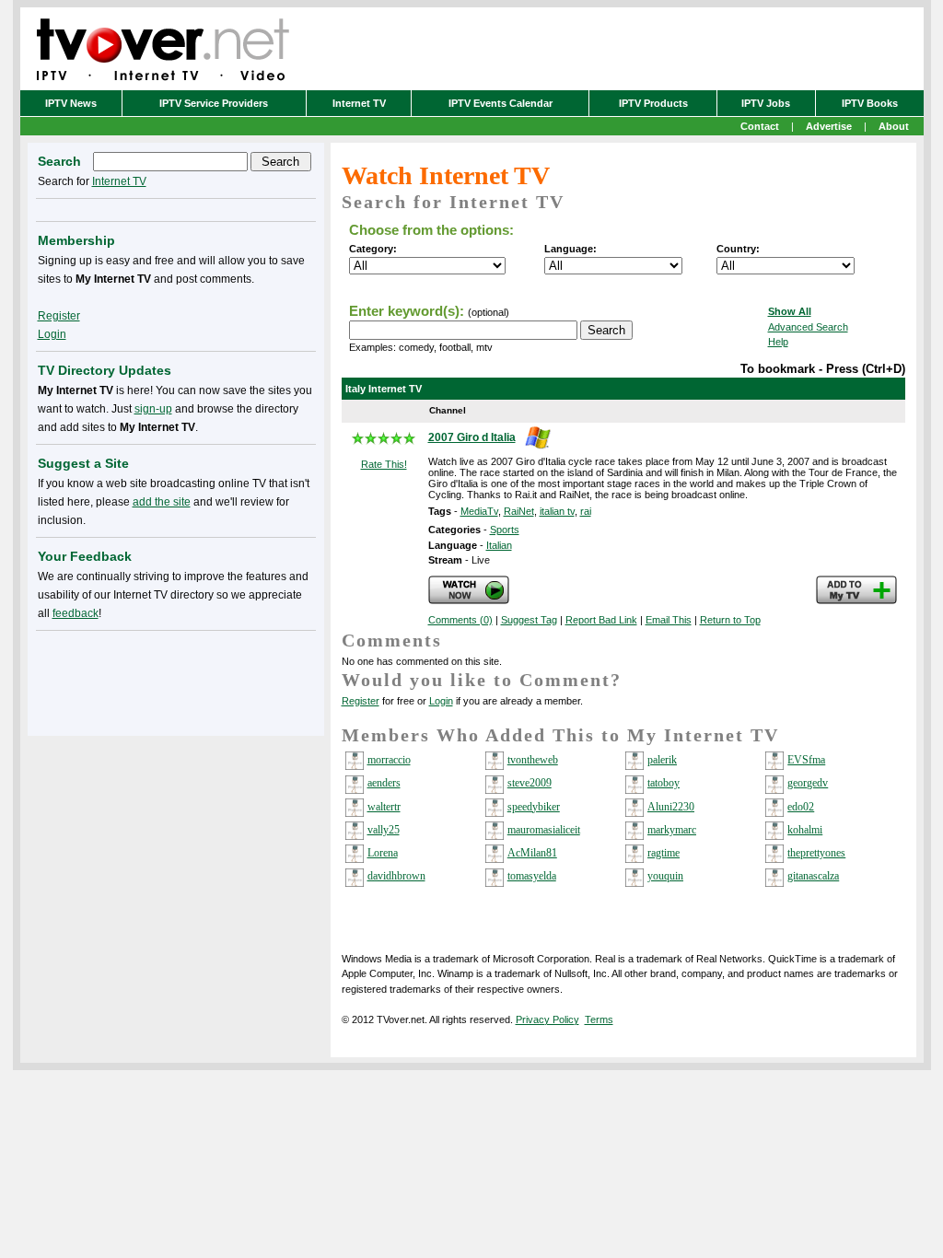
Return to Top (730, 619)
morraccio (389, 759)
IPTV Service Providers (213, 103)
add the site (162, 501)
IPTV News (71, 103)
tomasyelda (531, 875)
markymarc (671, 829)
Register (360, 700)
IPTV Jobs (765, 103)
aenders (384, 782)
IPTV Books (870, 103)
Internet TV (359, 103)
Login (441, 700)
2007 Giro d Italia (472, 437)
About (894, 126)
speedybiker (533, 806)
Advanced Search (808, 326)
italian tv (557, 511)
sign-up (153, 408)
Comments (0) (460, 619)
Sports (504, 529)
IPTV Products (653, 103)
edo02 (800, 806)
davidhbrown (396, 875)
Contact (759, 126)
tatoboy (663, 782)
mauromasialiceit (543, 829)
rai (585, 511)
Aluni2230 (670, 806)
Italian (499, 545)
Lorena (382, 852)
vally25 (383, 829)
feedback (75, 613)
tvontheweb (532, 759)
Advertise (829, 126)
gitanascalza (813, 875)
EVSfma (806, 759)
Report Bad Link (601, 619)
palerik (662, 759)
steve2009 (529, 782)
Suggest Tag (529, 619)
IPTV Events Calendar (500, 103)
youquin (665, 875)
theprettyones (816, 852)
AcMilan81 (532, 852)
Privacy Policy (547, 1019)
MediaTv (479, 511)
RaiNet (519, 511)
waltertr (384, 806)
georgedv (807, 782)
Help (778, 341)
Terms (599, 1019)
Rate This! (384, 464)
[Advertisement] (176, 679)
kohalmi (804, 829)
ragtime (663, 852)
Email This (669, 619)
